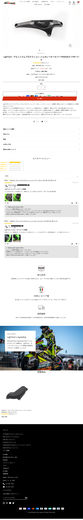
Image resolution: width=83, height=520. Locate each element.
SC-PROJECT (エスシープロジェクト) (13, 434)
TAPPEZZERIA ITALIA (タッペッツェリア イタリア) (17, 445)
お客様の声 (44, 1)
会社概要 (5, 454)
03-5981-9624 (10, 483)
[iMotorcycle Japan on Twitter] (13, 503)
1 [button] (39, 50)
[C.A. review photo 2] (17, 238)
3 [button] (42, 50)
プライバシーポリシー (9, 463)
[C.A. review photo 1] (8, 238)
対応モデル (6, 134)
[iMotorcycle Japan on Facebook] (7, 503)
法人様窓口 (35, 1)
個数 (41, 84)
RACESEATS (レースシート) (10, 448)
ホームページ (41, 53)
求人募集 (47, 4)
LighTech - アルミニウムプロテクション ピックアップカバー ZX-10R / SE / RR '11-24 (33, 180)
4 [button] (43, 50)
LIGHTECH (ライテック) (9, 442)
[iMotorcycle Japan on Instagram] (4, 503)
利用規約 (5, 460)
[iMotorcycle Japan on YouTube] (10, 503)
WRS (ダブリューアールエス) (11, 437)
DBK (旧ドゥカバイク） (9, 439)
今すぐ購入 (39, 98)
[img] (8, 182)
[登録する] (26, 498)
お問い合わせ (38, 4)
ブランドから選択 (25, 1)
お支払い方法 (7, 144)
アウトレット (61, 1)
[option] (41, 27)
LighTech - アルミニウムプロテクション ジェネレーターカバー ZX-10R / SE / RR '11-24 (33, 221)
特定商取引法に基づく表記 (10, 457)
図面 (4, 139)
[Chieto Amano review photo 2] (17, 197)
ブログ (52, 1)
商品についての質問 (8, 129)
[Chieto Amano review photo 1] (8, 197)
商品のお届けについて (9, 149)
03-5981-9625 (10, 487)
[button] (37, 63)
